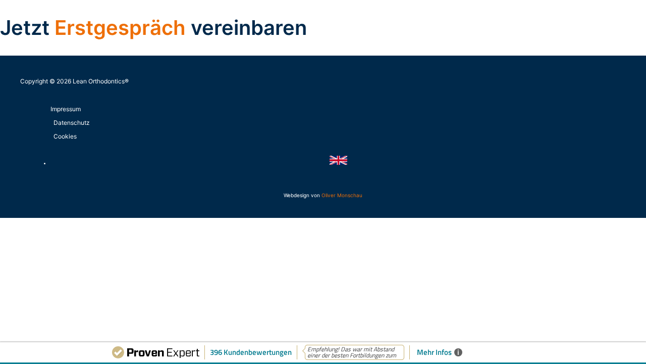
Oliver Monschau (341, 195)
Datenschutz (71, 122)
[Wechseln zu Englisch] (338, 163)
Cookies (65, 136)
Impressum (65, 109)
